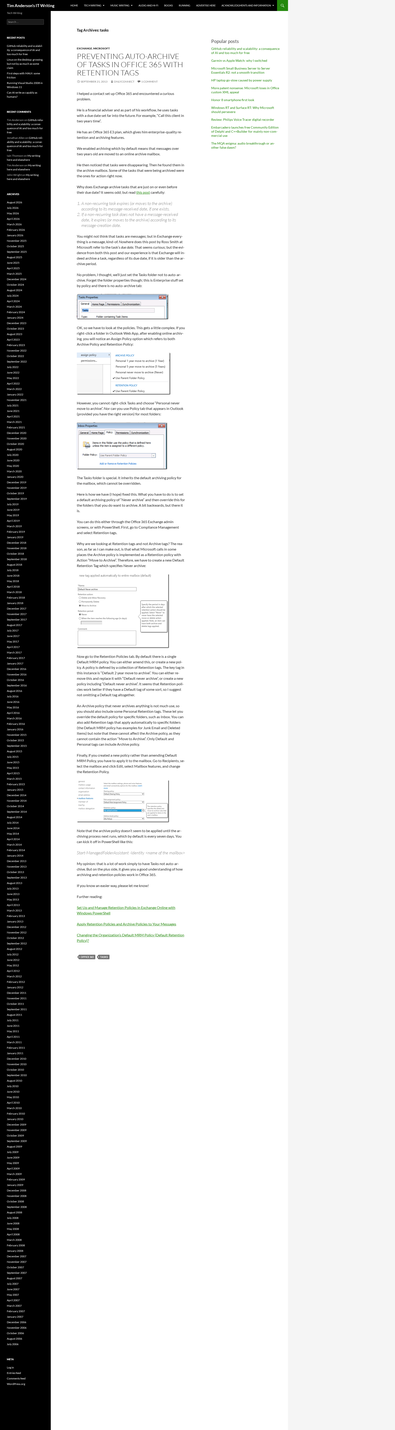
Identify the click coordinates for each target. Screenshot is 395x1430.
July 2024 (13, 295)
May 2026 (13, 213)
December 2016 (16, 669)
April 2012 (13, 971)
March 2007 (14, 1305)
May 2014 (13, 833)
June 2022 (13, 372)
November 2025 (17, 240)
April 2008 (13, 1234)
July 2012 (13, 954)
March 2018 (14, 592)
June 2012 (13, 960)
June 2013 (13, 894)
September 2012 (17, 943)
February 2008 (16, 1245)
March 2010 (14, 1108)
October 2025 (15, 246)
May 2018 (13, 581)
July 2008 (13, 1218)
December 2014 (16, 795)
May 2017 (13, 641)
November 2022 (17, 350)
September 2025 (17, 251)
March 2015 (14, 778)
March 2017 (14, 652)
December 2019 (16, 482)
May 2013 (13, 899)
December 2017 (16, 608)
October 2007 (15, 1267)
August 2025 (14, 257)
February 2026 (16, 229)
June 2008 (13, 1223)
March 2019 (14, 526)
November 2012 (17, 932)
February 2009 (16, 1179)
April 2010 (13, 1102)
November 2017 (17, 614)
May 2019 (13, 515)
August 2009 (14, 1146)
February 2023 (16, 345)
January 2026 (15, 235)
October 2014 (15, 806)
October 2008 (15, 1201)
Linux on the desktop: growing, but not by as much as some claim (25, 64)
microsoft (101, 48)
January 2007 (15, 1316)
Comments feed (16, 1378)
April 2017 (13, 647)
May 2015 (13, 767)
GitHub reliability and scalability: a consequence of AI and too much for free (245, 51)
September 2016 (17, 685)
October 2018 (15, 553)
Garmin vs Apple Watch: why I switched (239, 60)
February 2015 (16, 784)
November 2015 (17, 735)
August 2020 (14, 449)
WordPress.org (16, 1384)
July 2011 (13, 1020)
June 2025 (13, 262)
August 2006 (14, 1338)
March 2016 (14, 718)
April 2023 (13, 339)
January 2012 (15, 987)
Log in (10, 1367)
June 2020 (13, 460)
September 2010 (17, 1075)
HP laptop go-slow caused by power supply (241, 80)
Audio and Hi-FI (148, 5)
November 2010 (17, 1064)
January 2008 (15, 1251)
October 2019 (15, 493)
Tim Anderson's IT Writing (30, 5)
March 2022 (14, 389)
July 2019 (13, 504)
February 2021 (16, 427)
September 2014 (17, 811)
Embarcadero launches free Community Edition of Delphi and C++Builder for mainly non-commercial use (245, 131)
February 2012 (16, 982)
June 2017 (13, 636)
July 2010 (13, 1086)
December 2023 (16, 323)
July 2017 (13, 630)
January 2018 (15, 603)
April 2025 (13, 268)
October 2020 (15, 444)
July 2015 (13, 756)
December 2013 (16, 861)
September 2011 (17, 1009)
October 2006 (15, 1333)
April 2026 (13, 218)
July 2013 (13, 888)
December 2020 (16, 433)
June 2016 (13, 702)
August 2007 (14, 1278)
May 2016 (13, 707)
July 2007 (13, 1283)
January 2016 (15, 729)
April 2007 (13, 1300)
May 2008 (13, 1229)
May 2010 (13, 1097)
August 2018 (14, 564)
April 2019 (13, 520)
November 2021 (17, 400)
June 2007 (13, 1289)
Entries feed (14, 1373)
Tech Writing (92, 5)
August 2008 (14, 1212)
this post (143, 192)
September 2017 (17, 619)
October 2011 (15, 1003)
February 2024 (16, 312)
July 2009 (13, 1152)
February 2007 (16, 1311)
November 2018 (17, 548)
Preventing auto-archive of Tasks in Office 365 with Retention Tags (130, 64)
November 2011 (17, 998)
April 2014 (13, 839)
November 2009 (17, 1130)
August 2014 (14, 817)
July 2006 (13, 1344)
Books (168, 5)
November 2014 (17, 800)
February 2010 (16, 1113)
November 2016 (17, 674)
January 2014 (15, 855)
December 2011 (16, 993)
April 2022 (13, 383)
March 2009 (14, 1174)
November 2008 (17, 1196)
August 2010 (14, 1080)
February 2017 (16, 658)
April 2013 (13, 905)
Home (74, 5)
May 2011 (13, 1031)
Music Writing (119, 5)
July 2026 (13, 208)
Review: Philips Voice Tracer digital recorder (242, 119)
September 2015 (17, 745)
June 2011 (13, 1025)
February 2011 (16, 1047)
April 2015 (13, 773)
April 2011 (13, 1036)
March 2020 (14, 471)
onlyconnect (124, 81)
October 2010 (15, 1069)
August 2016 (14, 691)
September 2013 (17, 877)
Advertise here (206, 5)
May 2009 (13, 1163)
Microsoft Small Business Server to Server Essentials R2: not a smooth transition (240, 70)
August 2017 (14, 625)
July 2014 (13, 822)
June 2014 (13, 828)
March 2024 (14, 306)
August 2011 (14, 1014)
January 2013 (15, 921)
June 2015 (13, 762)
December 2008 (16, 1190)
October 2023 (15, 328)
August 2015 (14, 751)
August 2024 (14, 290)
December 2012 (16, 927)
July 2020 (13, 455)
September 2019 (17, 498)
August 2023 (14, 334)
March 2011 (14, 1042)
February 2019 (16, 531)
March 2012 (14, 976)
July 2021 (13, 405)
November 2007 (17, 1261)
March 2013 (14, 910)
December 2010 (16, 1058)
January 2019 (15, 537)
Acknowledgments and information (246, 5)
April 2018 (13, 586)
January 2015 (15, 789)
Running (184, 5)
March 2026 (14, 224)
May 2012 (13, 965)
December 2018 (16, 542)
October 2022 (15, 356)
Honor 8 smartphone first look (232, 100)
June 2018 (13, 575)
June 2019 (13, 509)
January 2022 (15, 394)
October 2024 (15, 284)
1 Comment (149, 81)
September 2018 (17, 559)
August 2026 (14, 202)
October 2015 (15, 740)
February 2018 (16, 597)
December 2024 (16, 279)
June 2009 (13, 1157)
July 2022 (13, 367)
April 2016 (13, 713)
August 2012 (14, 949)
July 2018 (13, 570)
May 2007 (13, 1294)
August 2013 (14, 883)
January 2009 (15, 1185)
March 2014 (14, 844)
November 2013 (17, 866)
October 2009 (15, 1135)
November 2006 (17, 1327)
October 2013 (15, 872)
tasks (104, 956)
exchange (84, 48)
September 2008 (17, 1207)
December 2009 (16, 1124)
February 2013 (16, 916)
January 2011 (15, 1053)
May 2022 (13, 378)
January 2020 (15, 476)
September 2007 (17, 1272)
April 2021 (13, 416)
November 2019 (17, 487)
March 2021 (14, 422)
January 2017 (15, 663)
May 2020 (13, 466)
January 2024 (15, 317)
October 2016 (15, 680)
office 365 (87, 956)
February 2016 (16, 724)
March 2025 (14, 273)
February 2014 (16, 850)
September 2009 (17, 1141)
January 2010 (15, 1119)
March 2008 (14, 1240)
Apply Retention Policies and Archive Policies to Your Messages (126, 924)
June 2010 (13, 1091)
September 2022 (17, 361)
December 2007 (16, 1256)
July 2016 (13, 696)
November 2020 (17, 438)
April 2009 (13, 1168)
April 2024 (13, 301)
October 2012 (15, 938)
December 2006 (16, 1322)
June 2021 (13, 411)
